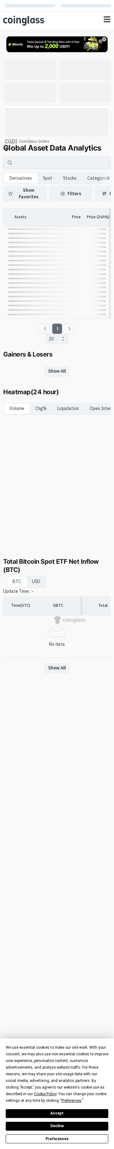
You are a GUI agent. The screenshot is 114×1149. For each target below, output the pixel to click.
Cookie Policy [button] (45, 1094)
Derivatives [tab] (21, 178)
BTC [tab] (17, 581)
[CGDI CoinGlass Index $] (57, 121)
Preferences (57, 1139)
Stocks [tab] (70, 178)
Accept (57, 1113)
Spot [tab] (47, 178)
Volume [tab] (17, 408)
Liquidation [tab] (68, 408)
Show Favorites (28, 193)
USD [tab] (36, 581)
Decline (57, 1126)
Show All (57, 371)
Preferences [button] (71, 1100)
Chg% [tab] (41, 408)
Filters (74, 193)
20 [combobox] (51, 339)
